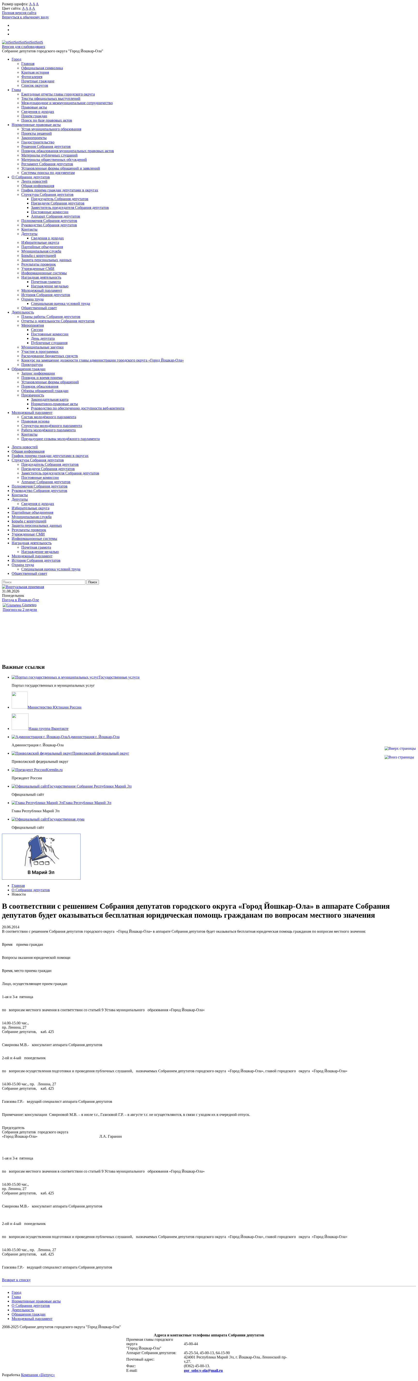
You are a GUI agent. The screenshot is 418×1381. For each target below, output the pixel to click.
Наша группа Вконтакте (48, 728)
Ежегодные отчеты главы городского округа (58, 94)
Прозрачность (32, 395)
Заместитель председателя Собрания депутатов (70, 207)
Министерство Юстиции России (55, 707)
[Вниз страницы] (399, 757)
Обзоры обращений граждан (44, 391)
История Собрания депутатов (45, 295)
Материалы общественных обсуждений (54, 160)
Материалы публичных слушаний (49, 155)
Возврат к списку (16, 1280)
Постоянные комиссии (49, 212)
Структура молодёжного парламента (51, 426)
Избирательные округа (40, 242)
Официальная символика (42, 68)
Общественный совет (39, 308)
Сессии (37, 330)
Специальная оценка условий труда (60, 303)
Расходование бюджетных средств (49, 356)
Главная (27, 64)
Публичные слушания (49, 343)
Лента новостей (34, 181)
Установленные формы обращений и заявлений (60, 168)
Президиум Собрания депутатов (57, 203)
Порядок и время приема (41, 378)
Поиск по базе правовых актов (46, 120)
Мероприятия (32, 325)
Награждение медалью (49, 286)
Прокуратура (32, 365)
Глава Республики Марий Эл (87, 803)
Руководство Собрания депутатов (49, 225)
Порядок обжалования (39, 386)
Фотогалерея (31, 77)
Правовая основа (35, 421)
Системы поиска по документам (48, 173)
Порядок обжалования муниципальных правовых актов (67, 151)
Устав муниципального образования (51, 129)
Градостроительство (37, 142)
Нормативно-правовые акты (54, 404)
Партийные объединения (42, 247)
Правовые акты (34, 107)
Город (16, 59)
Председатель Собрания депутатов (59, 199)
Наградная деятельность (41, 277)
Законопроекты (34, 138)
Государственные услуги (119, 677)
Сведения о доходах (37, 112)
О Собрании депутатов (31, 177)
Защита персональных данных (46, 260)
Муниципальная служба (41, 251)
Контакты (29, 229)
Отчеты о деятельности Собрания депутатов (58, 321)
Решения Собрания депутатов (46, 146)
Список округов (34, 85)
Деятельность (23, 312)
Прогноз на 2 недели (20, 610)
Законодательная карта (49, 399)
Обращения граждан (28, 369)
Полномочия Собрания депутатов (49, 221)
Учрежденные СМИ (37, 269)
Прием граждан (34, 116)
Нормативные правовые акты (36, 125)
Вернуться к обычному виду (25, 17)
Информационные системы (44, 273)
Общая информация (37, 186)
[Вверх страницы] (400, 748)
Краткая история (35, 72)
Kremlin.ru (54, 770)
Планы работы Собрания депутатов (50, 317)
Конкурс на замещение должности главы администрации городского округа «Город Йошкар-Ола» (102, 360)
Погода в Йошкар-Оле (20, 600)
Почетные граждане (37, 81)
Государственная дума (66, 819)
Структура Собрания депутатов (47, 194)
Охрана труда (32, 299)
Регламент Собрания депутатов (47, 164)
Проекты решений (36, 133)
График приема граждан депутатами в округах (59, 190)
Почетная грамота (46, 282)
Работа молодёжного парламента (48, 430)
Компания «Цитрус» (38, 1375)
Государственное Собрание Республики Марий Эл (90, 786)
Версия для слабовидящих (23, 47)
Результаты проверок (38, 264)
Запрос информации (38, 373)
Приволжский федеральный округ (100, 753)
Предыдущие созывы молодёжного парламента (60, 439)
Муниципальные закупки (42, 347)
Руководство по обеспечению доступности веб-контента (77, 408)
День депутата (43, 338)
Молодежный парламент (41, 290)
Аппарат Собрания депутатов (55, 216)
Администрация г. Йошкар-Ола (93, 737)
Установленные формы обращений (50, 382)
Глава (16, 90)
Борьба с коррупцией (38, 255)
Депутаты (29, 234)
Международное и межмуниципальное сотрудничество (67, 103)
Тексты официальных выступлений (50, 98)
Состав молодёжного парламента (48, 417)
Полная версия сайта (19, 13)
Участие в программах (40, 351)
